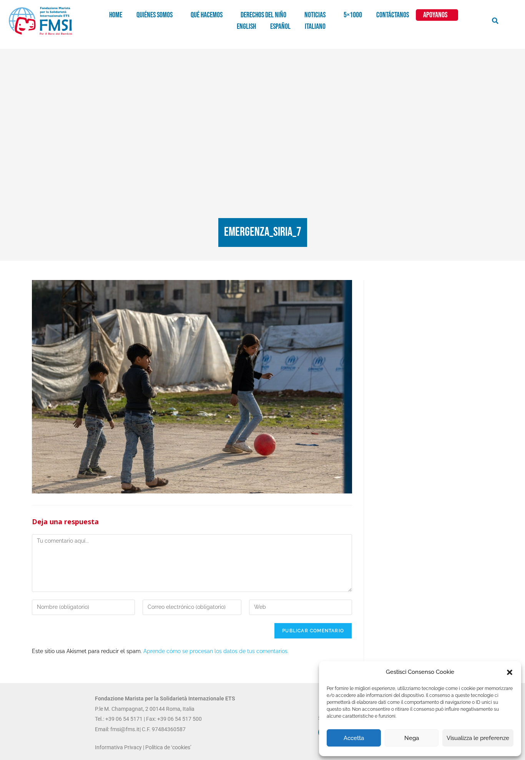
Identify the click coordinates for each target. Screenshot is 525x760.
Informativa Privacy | (120, 747)
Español (280, 26)
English (246, 26)
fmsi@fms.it (124, 729)
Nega (411, 738)
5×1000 (353, 15)
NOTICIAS (315, 15)
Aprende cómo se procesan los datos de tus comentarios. (216, 651)
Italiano (315, 26)
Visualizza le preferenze (478, 738)
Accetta (354, 738)
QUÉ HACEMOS (207, 15)
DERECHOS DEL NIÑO (263, 15)
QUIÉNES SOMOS (154, 15)
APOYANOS (435, 15)
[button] (509, 672)
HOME (115, 15)
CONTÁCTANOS (392, 15)
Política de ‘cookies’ (168, 747)
